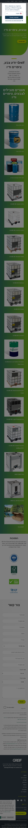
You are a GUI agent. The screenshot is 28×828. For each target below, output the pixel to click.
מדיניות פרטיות (23, 824)
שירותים (24, 782)
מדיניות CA (18, 824)
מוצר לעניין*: (23, 669)
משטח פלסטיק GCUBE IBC (17, 230)
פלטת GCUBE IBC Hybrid (17, 204)
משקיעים (20, 1)
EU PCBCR (23, 792)
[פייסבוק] (21, 800)
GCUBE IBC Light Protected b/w (15, 419)
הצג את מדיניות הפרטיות (21, 722)
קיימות (24, 784)
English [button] (18, 13)
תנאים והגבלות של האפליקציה (13, 825)
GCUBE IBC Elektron (18, 283)
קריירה (25, 1)
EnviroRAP (21, 527)
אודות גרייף (23, 777)
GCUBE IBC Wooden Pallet (16, 256)
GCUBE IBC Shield (19, 309)
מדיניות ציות (4, 825)
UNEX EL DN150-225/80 (17, 500)
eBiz (19, 827)
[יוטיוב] (17, 800)
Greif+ (12, 1)
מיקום (16, 1)
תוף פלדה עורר (20, 151)
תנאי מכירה (12, 824)
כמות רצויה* (23, 678)
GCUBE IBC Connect (18, 335)
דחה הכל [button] (4, 817)
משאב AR (4, 827)
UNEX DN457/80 (19, 474)
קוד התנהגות (23, 827)
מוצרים (24, 780)
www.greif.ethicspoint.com (11, 743)
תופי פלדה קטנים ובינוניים (17, 178)
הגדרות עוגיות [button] (10, 817)
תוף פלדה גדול (20, 125)
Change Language (14, 17)
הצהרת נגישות (9, 827)
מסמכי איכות (15, 827)
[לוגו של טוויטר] (24, 800)
